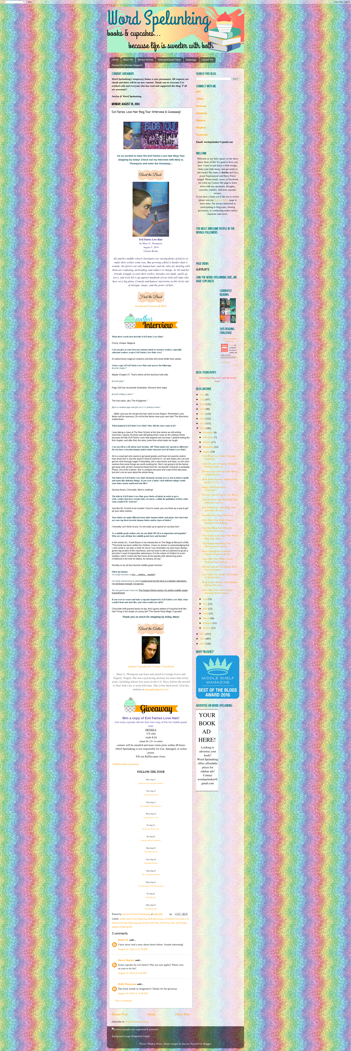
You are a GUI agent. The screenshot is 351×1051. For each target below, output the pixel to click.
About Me (128, 60)
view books (235, 365)
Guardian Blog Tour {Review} (217, 515)
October (207, 442)
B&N (163, 306)
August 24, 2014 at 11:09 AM (133, 993)
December (208, 432)
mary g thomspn (178, 922)
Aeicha (231, 345)
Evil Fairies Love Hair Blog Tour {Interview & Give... (218, 509)
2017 (203, 413)
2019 (203, 404)
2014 (203, 428)
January (207, 627)
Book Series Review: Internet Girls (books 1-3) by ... (219, 481)
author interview (128, 918)
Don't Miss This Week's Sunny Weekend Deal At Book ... (217, 591)
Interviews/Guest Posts (169, 60)
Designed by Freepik (140, 1036)
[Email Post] (170, 914)
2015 (203, 423)
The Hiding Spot (151, 909)
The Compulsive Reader (151, 874)
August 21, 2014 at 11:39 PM (132, 949)
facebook (169, 666)
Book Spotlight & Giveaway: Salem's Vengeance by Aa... (217, 553)
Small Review (151, 897)
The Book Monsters (151, 795)
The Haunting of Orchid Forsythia (150, 886)
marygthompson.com (156, 689)
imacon (185, 1043)
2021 (203, 394)
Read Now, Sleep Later (150, 829)
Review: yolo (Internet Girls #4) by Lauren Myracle (219, 473)
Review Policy (221, 200)
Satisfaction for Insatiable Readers (150, 783)
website (132, 666)
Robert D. (123, 939)
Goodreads (141, 306)
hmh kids (153, 922)
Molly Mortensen (127, 984)
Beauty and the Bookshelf (151, 840)
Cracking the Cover (151, 818)
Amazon (153, 306)
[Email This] (176, 914)
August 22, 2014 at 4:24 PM (132, 973)
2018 (203, 409)
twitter (157, 666)
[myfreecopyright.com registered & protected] (135, 1029)
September (208, 447)
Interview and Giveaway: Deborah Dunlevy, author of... (219, 465)
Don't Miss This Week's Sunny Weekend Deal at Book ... (217, 521)
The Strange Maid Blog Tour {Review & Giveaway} (216, 545)
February (208, 623)
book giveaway (155, 918)
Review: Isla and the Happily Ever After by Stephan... (219, 568)
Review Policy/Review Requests (127, 65)
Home (115, 60)
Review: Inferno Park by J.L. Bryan (220, 494)
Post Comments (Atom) (137, 1021)
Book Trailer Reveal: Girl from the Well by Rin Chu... (219, 584)
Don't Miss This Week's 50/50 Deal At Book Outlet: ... (219, 576)
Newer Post (120, 1014)
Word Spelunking (150, 852)
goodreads (145, 666)
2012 (203, 638)
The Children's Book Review (151, 806)
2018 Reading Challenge (229, 339)
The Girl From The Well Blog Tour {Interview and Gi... (219, 501)
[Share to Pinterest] (186, 914)
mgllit (115, 926)
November (208, 437)
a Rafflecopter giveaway (125, 763)
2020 (203, 399)
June (205, 603)
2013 (203, 634)
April (206, 613)
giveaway (143, 922)
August (207, 451)
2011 (203, 643)
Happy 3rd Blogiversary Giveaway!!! (214, 488)
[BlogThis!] (178, 914)
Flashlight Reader (150, 863)
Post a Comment (123, 1000)
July (205, 599)
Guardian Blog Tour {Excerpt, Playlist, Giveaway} (217, 529)
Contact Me (207, 60)
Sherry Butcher (126, 960)
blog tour (141, 918)
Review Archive (145, 60)
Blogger (207, 1043)
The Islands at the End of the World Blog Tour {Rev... (220, 537)
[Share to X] (181, 914)
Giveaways (191, 60)
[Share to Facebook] (183, 914)
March (206, 618)
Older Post (182, 1014)
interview (164, 922)
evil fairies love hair (174, 918)
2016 (203, 418)
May (205, 608)
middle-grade (125, 926)
